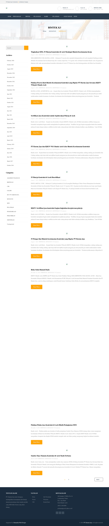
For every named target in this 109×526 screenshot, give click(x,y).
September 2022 (11, 90)
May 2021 (9, 115)
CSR (8, 186)
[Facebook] (94, 2)
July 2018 (9, 153)
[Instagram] (98, 2)
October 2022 (10, 85)
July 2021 (9, 111)
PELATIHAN (10, 207)
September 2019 (11, 127)
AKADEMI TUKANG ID (13, 178)
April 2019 (9, 136)
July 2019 (9, 132)
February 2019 (10, 144)
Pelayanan (45, 499)
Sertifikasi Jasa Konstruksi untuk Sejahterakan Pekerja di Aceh (53, 116)
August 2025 (10, 69)
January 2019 (10, 148)
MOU (8, 203)
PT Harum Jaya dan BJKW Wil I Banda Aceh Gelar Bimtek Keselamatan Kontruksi (60, 146)
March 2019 (10, 140)
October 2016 (10, 165)
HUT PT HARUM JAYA (13, 195)
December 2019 (11, 123)
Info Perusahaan (47, 497)
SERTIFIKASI (55, 55)
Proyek (34, 499)
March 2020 (10, 119)
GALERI (9, 190)
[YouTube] (101, 2)
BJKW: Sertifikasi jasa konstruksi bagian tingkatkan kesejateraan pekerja (56, 208)
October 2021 (10, 102)
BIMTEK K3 (42, 55)
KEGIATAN (52, 31)
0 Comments (63, 55)
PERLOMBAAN (11, 216)
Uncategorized (10, 224)
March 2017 (10, 161)
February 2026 (10, 60)
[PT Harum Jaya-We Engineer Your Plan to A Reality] (6, 8)
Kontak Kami (46, 502)
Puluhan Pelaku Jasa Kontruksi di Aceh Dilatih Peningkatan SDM (54, 425)
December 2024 (11, 73)
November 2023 (11, 77)
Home (44, 31)
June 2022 (9, 94)
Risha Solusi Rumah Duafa (40, 270)
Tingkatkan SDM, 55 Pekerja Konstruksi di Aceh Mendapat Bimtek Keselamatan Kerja (61, 52)
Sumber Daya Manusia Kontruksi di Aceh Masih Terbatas (51, 456)
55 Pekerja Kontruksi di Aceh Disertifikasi (45, 177)
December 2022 (11, 81)
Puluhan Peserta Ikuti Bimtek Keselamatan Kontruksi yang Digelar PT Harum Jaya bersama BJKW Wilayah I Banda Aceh (66, 84)
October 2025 (10, 65)
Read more (36, 69)
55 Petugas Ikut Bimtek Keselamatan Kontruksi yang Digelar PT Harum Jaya (58, 239)
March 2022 (10, 98)
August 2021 (10, 106)
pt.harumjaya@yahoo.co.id (68, 9)
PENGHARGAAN (11, 211)
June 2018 (9, 157)
